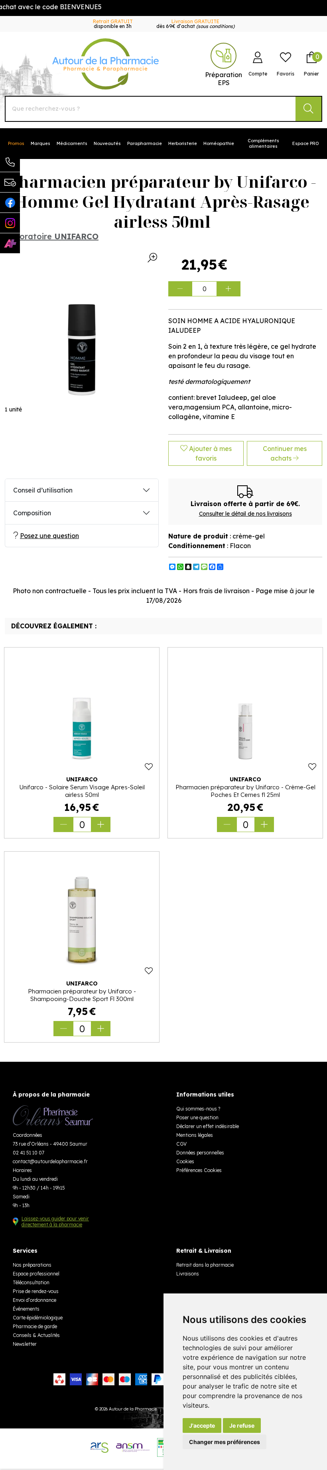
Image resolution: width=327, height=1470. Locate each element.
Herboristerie (182, 143)
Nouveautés (107, 143)
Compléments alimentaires (263, 143)
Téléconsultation (31, 1282)
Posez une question (49, 536)
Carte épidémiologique (38, 1318)
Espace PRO (305, 143)
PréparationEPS (223, 79)
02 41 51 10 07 (28, 1153)
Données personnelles (200, 1153)
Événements (26, 1309)
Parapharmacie (144, 143)
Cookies (185, 1161)
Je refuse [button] (241, 1425)
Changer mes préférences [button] (224, 1441)
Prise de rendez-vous (36, 1291)
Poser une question (197, 1117)
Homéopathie (218, 143)
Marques (40, 143)
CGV (181, 1144)
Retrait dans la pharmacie (205, 1265)
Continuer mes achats (285, 453)
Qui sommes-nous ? (198, 1109)
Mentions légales (194, 1135)
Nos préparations (32, 1265)
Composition (32, 513)
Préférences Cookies (199, 1170)
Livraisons (187, 1274)
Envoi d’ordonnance (34, 1300)
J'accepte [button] (202, 1425)
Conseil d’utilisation (43, 490)
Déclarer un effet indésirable (207, 1126)
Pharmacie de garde (35, 1326)
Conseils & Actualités (36, 1335)
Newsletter (25, 1344)
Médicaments (72, 143)
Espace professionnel (36, 1274)
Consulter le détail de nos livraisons (245, 513)
